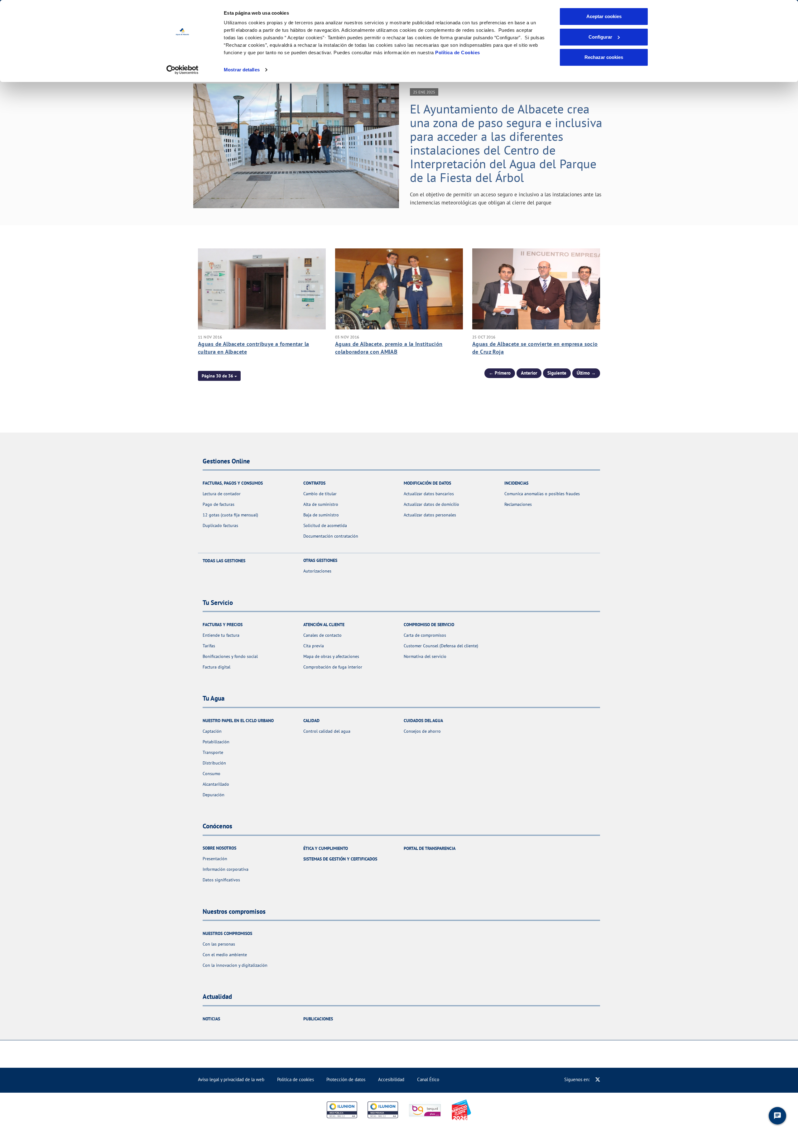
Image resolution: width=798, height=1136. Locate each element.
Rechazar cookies (603, 57)
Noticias (211, 1019)
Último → (586, 373)
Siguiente (556, 373)
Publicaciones (318, 1019)
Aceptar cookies (604, 16)
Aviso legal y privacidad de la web (231, 1079)
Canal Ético (428, 1079)
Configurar (600, 37)
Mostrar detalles (242, 69)
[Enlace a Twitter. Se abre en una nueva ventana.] (597, 1079)
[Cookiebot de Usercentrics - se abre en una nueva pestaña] (182, 69)
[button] (219, 376)
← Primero (500, 373)
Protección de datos (345, 1079)
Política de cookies (295, 1079)
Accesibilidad (391, 1079)
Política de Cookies (457, 52)
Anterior (529, 373)
